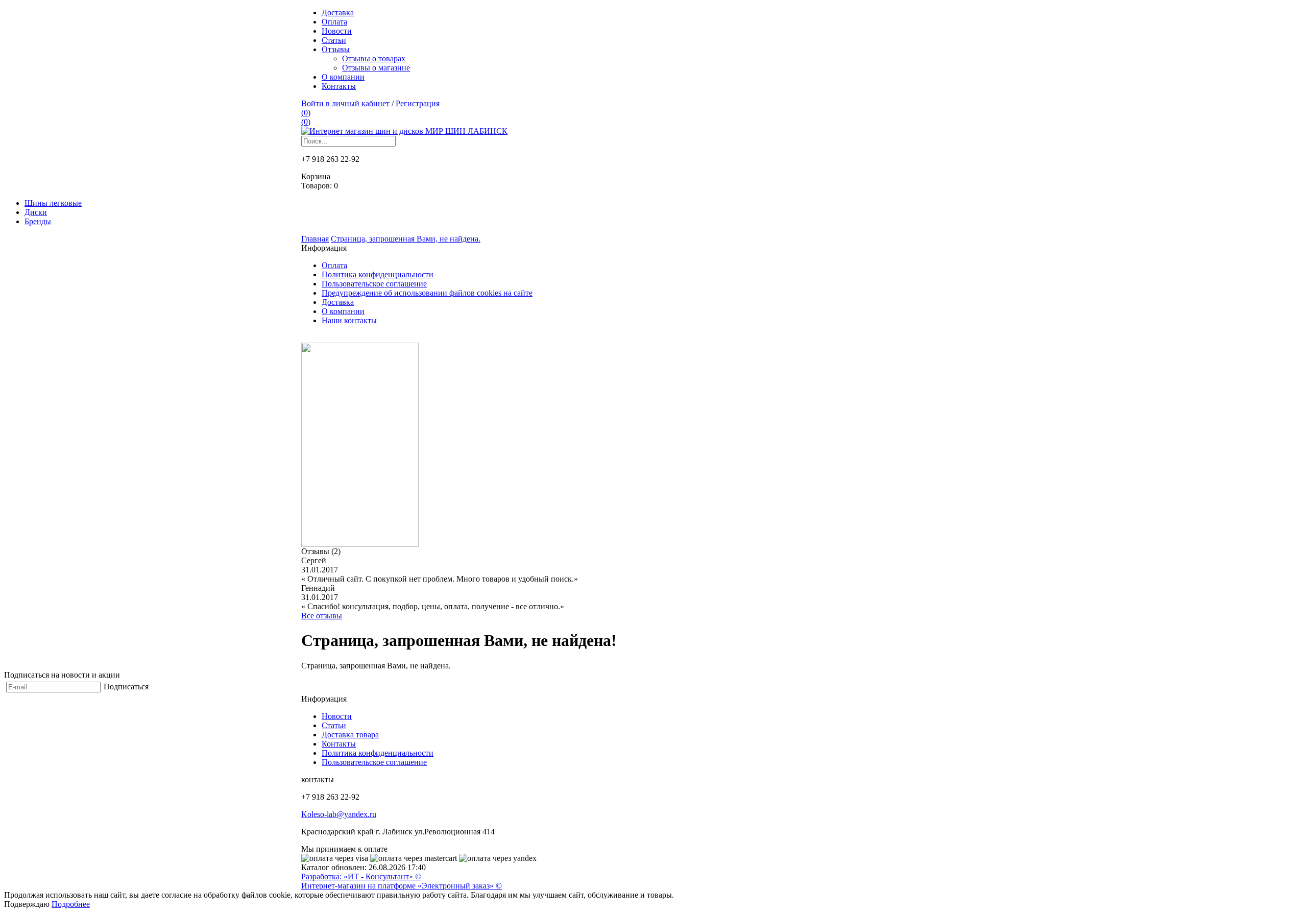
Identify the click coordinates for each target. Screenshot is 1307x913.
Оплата (334, 21)
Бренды (38, 221)
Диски (36, 212)
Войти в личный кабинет (345, 103)
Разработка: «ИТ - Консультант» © (361, 876)
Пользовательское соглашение (374, 283)
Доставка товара (350, 734)
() (305, 112)
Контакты (339, 86)
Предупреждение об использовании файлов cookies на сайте (427, 293)
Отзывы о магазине (376, 67)
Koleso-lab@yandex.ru (338, 814)
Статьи (334, 40)
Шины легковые (53, 203)
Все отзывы (321, 615)
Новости (337, 31)
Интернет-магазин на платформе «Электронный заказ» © (401, 885)
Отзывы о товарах (373, 58)
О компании (343, 77)
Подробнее (71, 904)
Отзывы (336, 49)
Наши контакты (349, 320)
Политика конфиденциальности (377, 274)
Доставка (338, 12)
